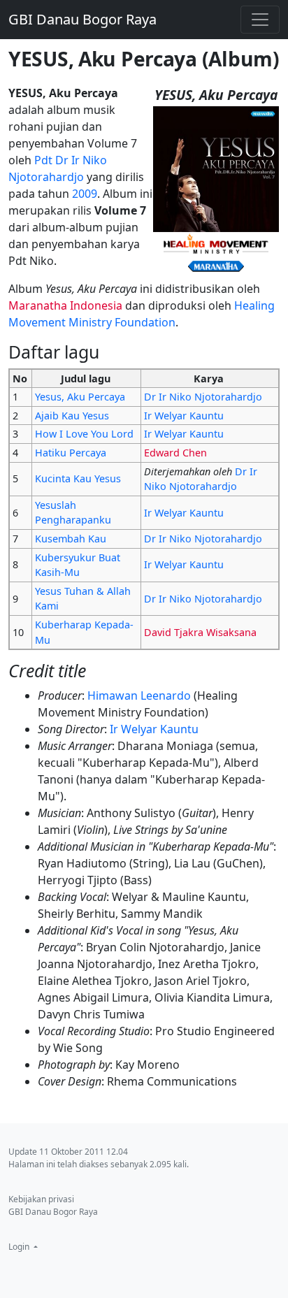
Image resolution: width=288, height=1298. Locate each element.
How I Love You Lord (84, 433)
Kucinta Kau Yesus (78, 478)
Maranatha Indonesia (65, 305)
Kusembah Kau (70, 538)
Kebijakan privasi (41, 1199)
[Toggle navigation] (260, 20)
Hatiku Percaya (70, 452)
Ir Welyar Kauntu (184, 415)
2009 (84, 193)
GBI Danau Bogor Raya (82, 19)
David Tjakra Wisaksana (200, 632)
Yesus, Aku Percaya (80, 396)
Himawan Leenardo (139, 695)
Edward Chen (175, 452)
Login (19, 1247)
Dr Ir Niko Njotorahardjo (203, 396)
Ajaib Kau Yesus (72, 415)
